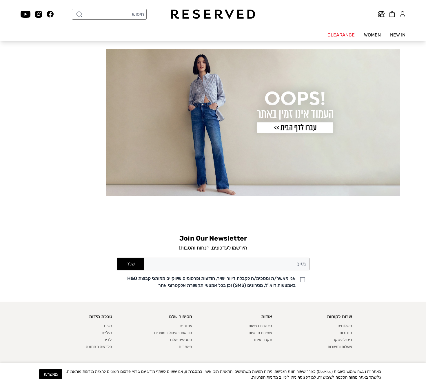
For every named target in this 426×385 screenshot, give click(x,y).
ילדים (107, 339)
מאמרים (185, 346)
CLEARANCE (341, 35)
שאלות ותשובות (339, 346)
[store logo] (213, 14)
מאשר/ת (51, 374)
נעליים (107, 332)
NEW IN (397, 35)
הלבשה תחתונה (99, 346)
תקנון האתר (262, 339)
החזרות (345, 332)
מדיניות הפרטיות (265, 377)
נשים (108, 325)
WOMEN (372, 35)
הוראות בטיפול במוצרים (173, 332)
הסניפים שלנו (181, 339)
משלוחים (345, 325)
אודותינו (186, 325)
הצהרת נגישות (260, 325)
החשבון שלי (402, 13)
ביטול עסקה (342, 339)
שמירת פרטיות (260, 332)
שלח (130, 264)
